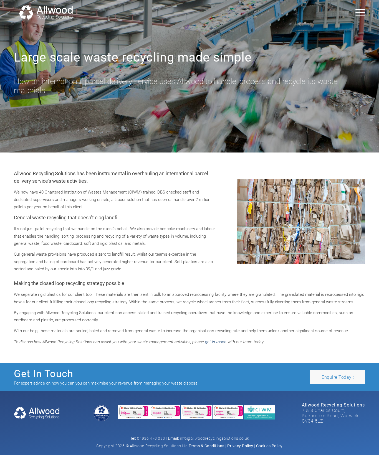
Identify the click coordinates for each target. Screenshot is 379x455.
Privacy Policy (240, 446)
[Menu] (358, 12)
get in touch (215, 341)
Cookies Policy (269, 446)
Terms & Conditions (206, 446)
